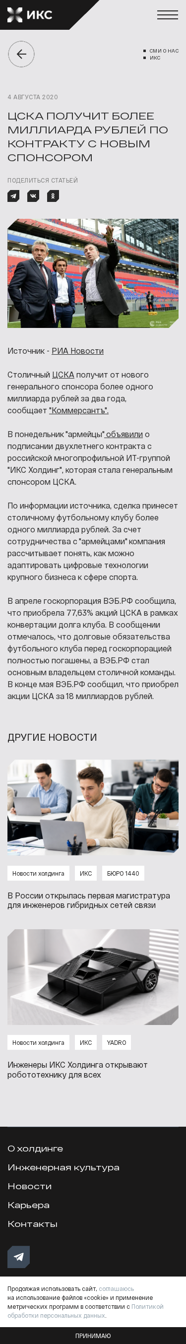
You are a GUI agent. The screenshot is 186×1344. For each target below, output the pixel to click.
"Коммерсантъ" (78, 410)
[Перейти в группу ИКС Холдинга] (18, 1257)
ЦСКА (63, 374)
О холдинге (35, 1148)
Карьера (28, 1205)
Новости (29, 1186)
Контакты (32, 1223)
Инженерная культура (63, 1167)
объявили (123, 434)
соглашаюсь (116, 1288)
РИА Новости (78, 350)
